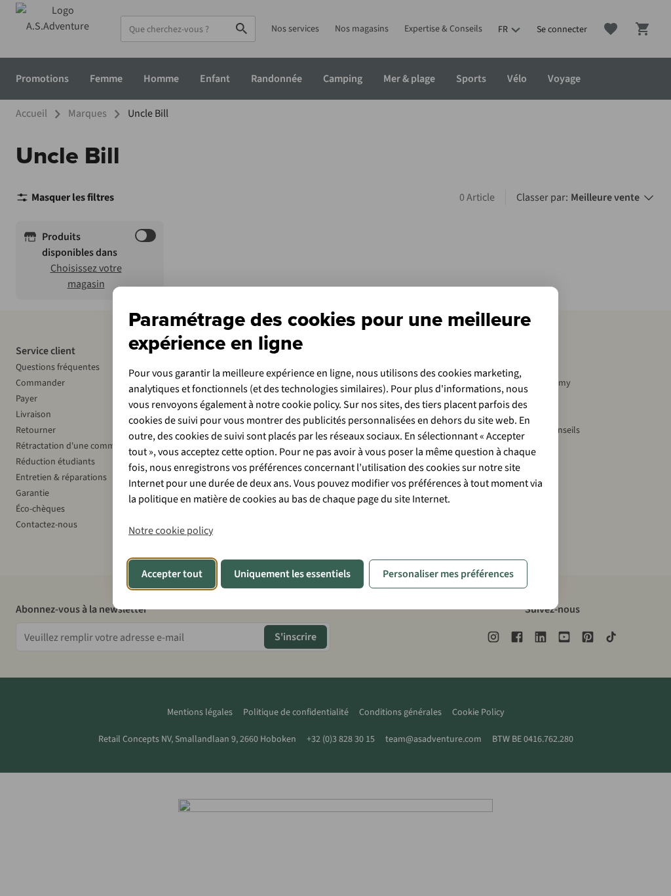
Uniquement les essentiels (292, 574)
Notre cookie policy (170, 530)
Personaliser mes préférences (448, 574)
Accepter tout (172, 574)
